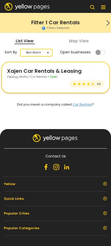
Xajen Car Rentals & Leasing (44, 71)
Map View (79, 41)
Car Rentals (82, 104)
